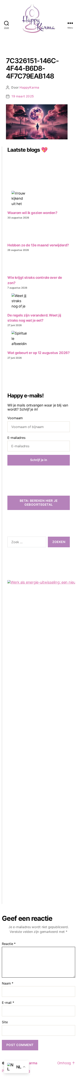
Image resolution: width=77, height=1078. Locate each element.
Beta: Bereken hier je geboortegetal (39, 503)
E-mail (8, 1003)
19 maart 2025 (22, 96)
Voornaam (15, 418)
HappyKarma (29, 87)
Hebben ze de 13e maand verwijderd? (38, 245)
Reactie (9, 944)
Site (5, 1022)
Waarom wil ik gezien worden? (32, 213)
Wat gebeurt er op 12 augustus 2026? (38, 353)
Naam (7, 983)
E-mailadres (16, 438)
